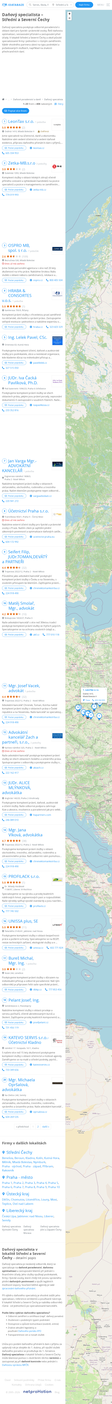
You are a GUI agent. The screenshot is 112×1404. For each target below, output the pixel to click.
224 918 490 (12, 593)
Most (53, 1199)
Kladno (30, 1158)
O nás (58, 1380)
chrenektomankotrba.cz (46, 588)
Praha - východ (11, 1166)
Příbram (47, 1166)
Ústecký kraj (17, 1193)
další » (45, 1126)
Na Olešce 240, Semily (15, 1095)
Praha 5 (53, 1183)
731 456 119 (12, 1027)
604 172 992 (12, 541)
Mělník (6, 1162)
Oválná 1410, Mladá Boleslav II (19, 131)
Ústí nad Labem (23, 1204)
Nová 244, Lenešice (14, 973)
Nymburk (39, 1162)
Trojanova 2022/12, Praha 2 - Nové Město (24, 571)
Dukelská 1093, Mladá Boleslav (19, 173)
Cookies (49, 1384)
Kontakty (17, 1384)
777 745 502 (12, 911)
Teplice (6, 1204)
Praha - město (19, 1177)
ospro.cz (38, 280)
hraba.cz (38, 326)
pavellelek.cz (40, 362)
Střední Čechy (19, 1152)
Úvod (7, 1380)
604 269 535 (12, 1116)
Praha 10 (54, 1187)
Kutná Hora (51, 1158)
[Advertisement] (32, 76)
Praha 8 (30, 1187)
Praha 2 (19, 1183)
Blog (57, 1392)
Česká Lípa (9, 1216)
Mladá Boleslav (22, 1162)
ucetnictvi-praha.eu (44, 536)
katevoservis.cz (41, 1064)
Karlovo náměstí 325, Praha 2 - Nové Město (25, 747)
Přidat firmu (44, 1380)
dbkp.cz (37, 989)
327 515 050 (12, 367)
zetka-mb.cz (39, 189)
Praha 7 (19, 1187)
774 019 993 (12, 194)
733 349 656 (12, 1069)
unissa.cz (38, 947)
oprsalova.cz (40, 1111)
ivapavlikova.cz (41, 405)
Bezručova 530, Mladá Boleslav (20, 260)
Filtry (60, 104)
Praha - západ (32, 1166)
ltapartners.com (42, 814)
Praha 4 (42, 1183)
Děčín (5, 1199)
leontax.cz (38, 148)
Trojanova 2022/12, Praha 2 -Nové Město (24, 844)
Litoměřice (33, 1199)
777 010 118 (52, 634)
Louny (45, 1199)
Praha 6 (7, 1187)
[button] (94, 707)
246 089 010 (12, 820)
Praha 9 (42, 1187)
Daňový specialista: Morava (28, 1229)
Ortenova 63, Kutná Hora (17, 344)
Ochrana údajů (33, 1384)
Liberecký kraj (19, 1210)
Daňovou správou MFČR (15, 1365)
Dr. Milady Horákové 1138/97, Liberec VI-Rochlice (18, 888)
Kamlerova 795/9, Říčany (16, 310)
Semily (6, 1220)
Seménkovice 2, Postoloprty (18, 1005)
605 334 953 (12, 153)
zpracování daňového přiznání (18, 1288)
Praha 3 (30, 1183)
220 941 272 (12, 501)
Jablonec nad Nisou (30, 1216)
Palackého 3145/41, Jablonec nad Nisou (24, 931)
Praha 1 (7, 1183)
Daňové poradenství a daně (27, 99)
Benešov (7, 1158)
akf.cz (36, 634)
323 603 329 (56, 326)
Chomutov (17, 1199)
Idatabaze (16, 5)
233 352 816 (12, 410)
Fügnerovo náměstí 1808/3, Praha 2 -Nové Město (18, 478)
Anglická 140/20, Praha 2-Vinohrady (22, 798)
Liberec (49, 1216)
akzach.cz (38, 767)
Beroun (19, 1158)
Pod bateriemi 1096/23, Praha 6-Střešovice (25, 388)
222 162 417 (12, 772)
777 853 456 (55, 989)
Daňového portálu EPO (29, 1331)
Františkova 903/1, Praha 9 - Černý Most (24, 516)
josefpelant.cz (40, 1022)
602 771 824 (56, 947)
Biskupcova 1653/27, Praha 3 (18, 618)
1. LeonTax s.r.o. (91, 689)
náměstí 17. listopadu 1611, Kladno (22, 1048)
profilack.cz (39, 906)
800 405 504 (56, 280)
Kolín (39, 1158)
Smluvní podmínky (24, 1380)
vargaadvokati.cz (42, 496)
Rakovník (8, 1170)
